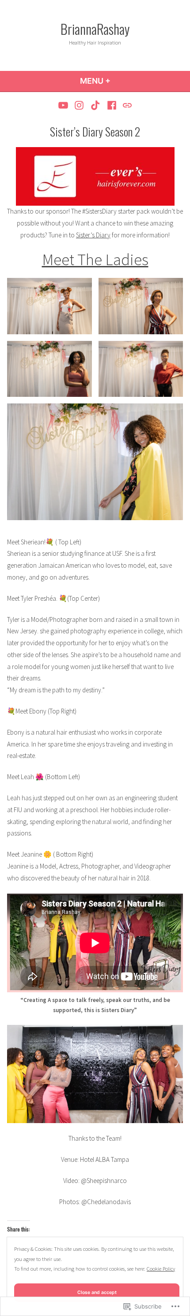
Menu (119, 80)
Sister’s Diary (93, 235)
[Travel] (126, 105)
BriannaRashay (95, 28)
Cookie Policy (161, 1268)
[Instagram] (79, 105)
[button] (49, 306)
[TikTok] (95, 105)
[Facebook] (111, 105)
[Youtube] (64, 105)
